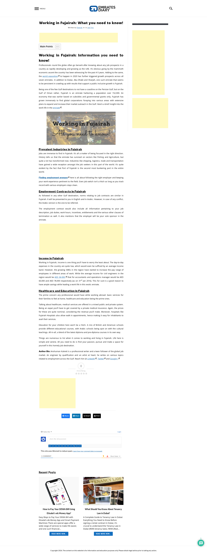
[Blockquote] (68, 446)
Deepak (79, 27)
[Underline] (55, 446)
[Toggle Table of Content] (56, 46)
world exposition (50, 76)
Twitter (101, 358)
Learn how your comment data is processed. (87, 451)
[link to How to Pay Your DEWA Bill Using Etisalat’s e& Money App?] (59, 491)
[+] (80, 446)
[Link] (74, 446)
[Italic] (52, 446)
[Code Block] (71, 446)
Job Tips (90, 27)
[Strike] (58, 446)
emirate (56, 107)
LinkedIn (91, 358)
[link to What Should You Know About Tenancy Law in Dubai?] (103, 491)
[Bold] (49, 446)
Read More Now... (59, 534)
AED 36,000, (60, 277)
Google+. (114, 358)
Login (119, 432)
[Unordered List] (65, 446)
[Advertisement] (78, 37)
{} (77, 446)
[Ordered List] (62, 446)
